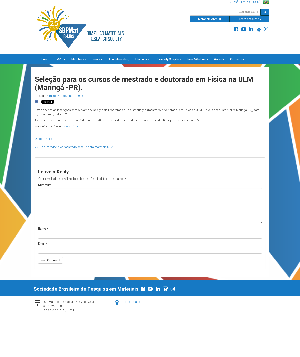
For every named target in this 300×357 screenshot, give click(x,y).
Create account (248, 19)
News (96, 59)
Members (77, 59)
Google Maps (131, 301)
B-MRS (58, 59)
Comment (44, 184)
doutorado (49, 147)
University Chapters (168, 59)
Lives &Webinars (197, 59)
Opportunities (43, 139)
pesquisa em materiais (92, 147)
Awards (219, 59)
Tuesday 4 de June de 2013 (66, 95)
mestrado (70, 147)
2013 (38, 147)
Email (43, 243)
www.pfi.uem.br (73, 126)
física (59, 147)
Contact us (237, 59)
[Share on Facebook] (36, 101)
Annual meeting (119, 59)
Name (43, 228)
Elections (141, 59)
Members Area (208, 19)
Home (44, 59)
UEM (110, 147)
